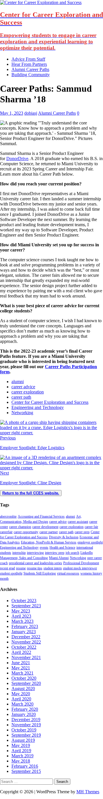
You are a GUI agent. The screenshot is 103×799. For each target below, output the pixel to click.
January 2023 (23, 631)
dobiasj (30, 113)
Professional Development (81, 563)
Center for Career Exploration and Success (49, 402)
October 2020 (23, 678)
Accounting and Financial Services (41, 516)
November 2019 (26, 724)
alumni (17, 381)
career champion (20, 527)
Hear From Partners (29, 64)
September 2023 (26, 605)
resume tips (34, 568)
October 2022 (23, 647)
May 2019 (20, 745)
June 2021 (20, 662)
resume (21, 568)
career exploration (27, 391)
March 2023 (22, 621)
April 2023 (21, 616)
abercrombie (8, 516)
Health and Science (62, 548)
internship (19, 553)
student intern (52, 568)
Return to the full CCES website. (30, 493)
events (44, 548)
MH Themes (87, 791)
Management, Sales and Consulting (24, 558)
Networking (22, 412)
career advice (23, 386)
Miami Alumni (59, 558)
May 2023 (20, 610)
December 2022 (25, 636)
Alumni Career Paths (30, 69)
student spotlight (11, 573)
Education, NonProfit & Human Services (48, 542)
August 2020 (23, 688)
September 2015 (26, 771)
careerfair (6, 532)
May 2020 (20, 693)
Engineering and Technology (37, 407)
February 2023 (24, 626)
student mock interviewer (80, 568)
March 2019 (22, 755)
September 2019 (26, 735)
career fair (91, 527)
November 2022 (26, 641)
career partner (48, 532)
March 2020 (22, 704)
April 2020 (21, 698)
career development (45, 527)
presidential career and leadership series (35, 563)
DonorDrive (17, 158)
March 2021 (22, 673)
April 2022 (21, 652)
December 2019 (25, 719)
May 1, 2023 (11, 113)
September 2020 (26, 683)
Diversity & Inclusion (63, 537)
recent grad (7, 568)
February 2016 (24, 766)
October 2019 (23, 729)
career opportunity (26, 532)
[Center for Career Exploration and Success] (41, 2)
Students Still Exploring (39, 573)
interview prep (54, 553)
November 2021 (26, 657)
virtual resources (68, 573)
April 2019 (21, 750)
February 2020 (24, 709)
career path (21, 397)
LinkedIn (86, 553)
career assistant (78, 522)
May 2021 (20, 667)
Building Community (30, 74)
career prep (82, 532)
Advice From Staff (28, 59)
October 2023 (23, 600)
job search (72, 553)
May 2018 (20, 760)
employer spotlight (90, 542)
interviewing (35, 553)
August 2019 (23, 740)
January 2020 (23, 714)
